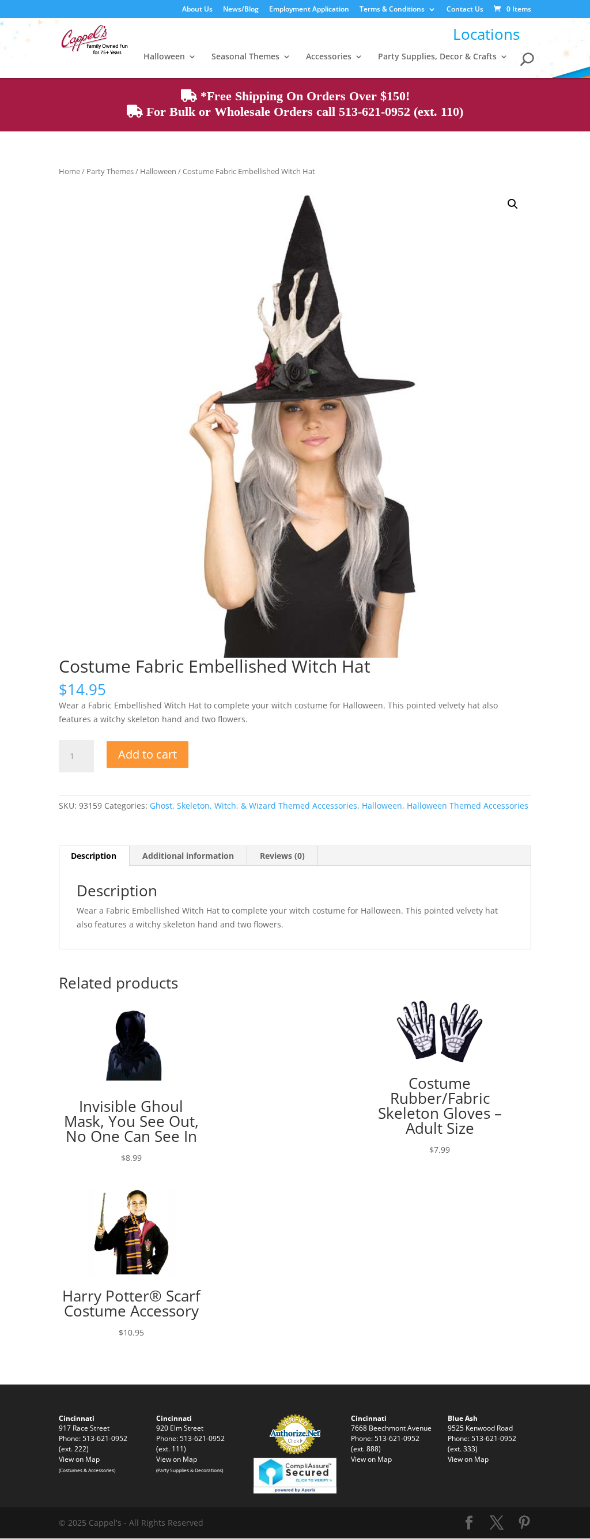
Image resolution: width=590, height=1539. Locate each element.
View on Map (79, 1458)
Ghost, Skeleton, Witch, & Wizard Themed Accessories (253, 805)
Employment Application (309, 10)
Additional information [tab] (188, 855)
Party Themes (110, 171)
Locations (486, 34)
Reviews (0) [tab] (282, 855)
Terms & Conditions (392, 10)
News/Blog (241, 10)
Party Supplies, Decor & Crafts (437, 57)
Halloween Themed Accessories (467, 805)
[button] (512, 204)
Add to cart (147, 754)
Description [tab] (93, 855)
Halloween (164, 57)
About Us (197, 10)
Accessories (328, 57)
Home (69, 171)
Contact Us (465, 10)
